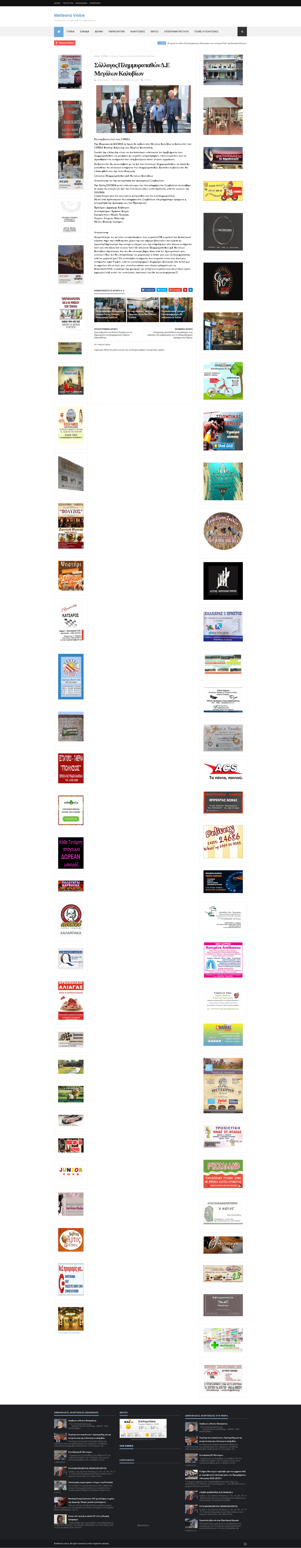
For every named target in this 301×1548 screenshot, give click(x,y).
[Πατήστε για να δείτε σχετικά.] (71, 935)
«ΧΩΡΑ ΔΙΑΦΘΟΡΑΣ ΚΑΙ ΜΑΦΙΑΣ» (216, 1492)
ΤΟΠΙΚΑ (70, 31)
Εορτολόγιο (143, 1525)
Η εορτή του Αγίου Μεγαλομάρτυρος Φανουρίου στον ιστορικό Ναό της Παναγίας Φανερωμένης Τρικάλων (157, 43)
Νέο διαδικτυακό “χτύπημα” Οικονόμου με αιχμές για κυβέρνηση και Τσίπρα (173, 314)
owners (105, 1544)
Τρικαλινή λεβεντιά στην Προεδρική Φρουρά (219, 1520)
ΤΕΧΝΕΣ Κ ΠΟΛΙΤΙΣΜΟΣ (206, 31)
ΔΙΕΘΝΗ (99, 31)
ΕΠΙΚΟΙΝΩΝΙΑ (81, 3)
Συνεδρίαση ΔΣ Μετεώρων (80, 1452)
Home (97, 56)
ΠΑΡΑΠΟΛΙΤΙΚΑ (116, 31)
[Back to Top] (245, 1544)
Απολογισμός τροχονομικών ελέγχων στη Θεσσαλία (90, 1482)
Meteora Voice (69, 15)
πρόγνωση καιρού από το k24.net (143, 1439)
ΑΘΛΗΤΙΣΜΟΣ (137, 31)
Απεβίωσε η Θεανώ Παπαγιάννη (82, 1420)
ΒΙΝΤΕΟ (155, 31)
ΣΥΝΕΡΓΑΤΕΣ (95, 3)
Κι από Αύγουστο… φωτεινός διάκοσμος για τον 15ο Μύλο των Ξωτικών (142, 314)
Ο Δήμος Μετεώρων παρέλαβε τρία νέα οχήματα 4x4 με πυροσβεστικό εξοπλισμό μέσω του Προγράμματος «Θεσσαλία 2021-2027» (222, 1475)
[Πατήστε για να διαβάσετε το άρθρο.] (223, 1147)
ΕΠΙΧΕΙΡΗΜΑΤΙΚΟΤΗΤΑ (176, 31)
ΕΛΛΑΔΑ (84, 31)
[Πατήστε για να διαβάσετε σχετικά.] (70, 138)
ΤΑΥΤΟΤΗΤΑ (68, 3)
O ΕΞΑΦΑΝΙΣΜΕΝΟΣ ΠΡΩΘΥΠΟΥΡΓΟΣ (87, 1468)
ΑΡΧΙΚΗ (57, 3)
